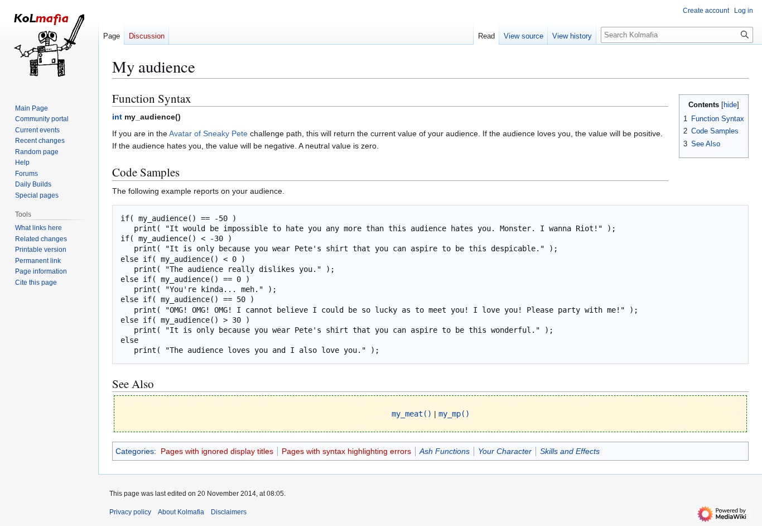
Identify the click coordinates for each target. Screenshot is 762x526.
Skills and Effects (570, 451)
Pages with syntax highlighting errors (346, 451)
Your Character (505, 451)
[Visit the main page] (49, 44)
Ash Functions (444, 451)
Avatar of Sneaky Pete (208, 133)
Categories (134, 451)
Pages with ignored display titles (217, 451)
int (117, 116)
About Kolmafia (181, 512)
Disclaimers (229, 512)
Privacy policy (130, 512)
